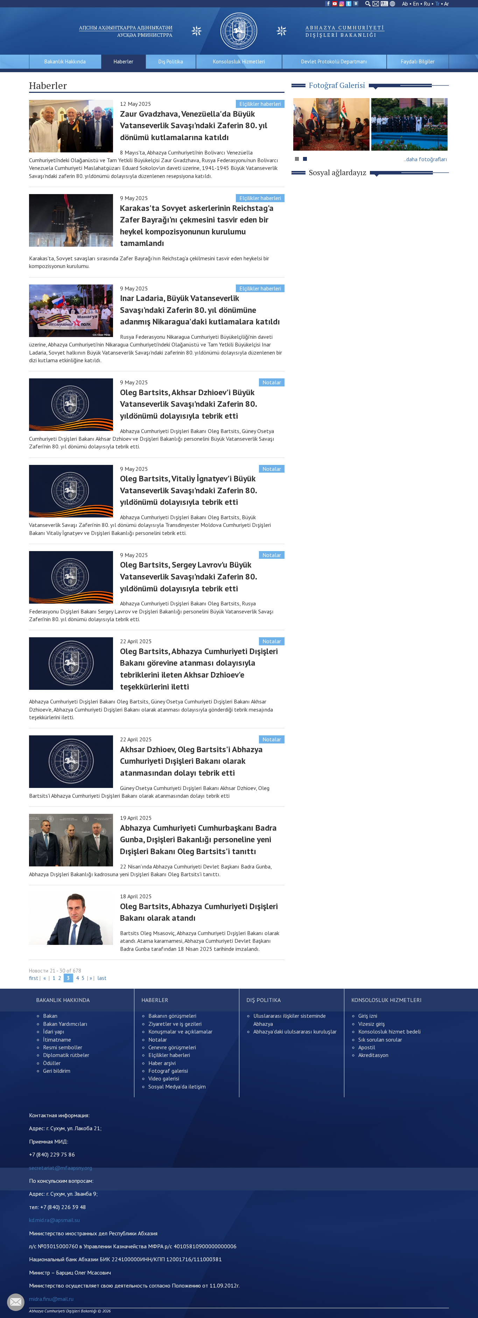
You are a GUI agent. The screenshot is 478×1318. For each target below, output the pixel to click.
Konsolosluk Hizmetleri (239, 61)
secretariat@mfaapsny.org (60, 1167)
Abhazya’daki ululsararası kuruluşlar (295, 1031)
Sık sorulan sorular (380, 1039)
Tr (437, 3)
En (416, 3)
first (33, 978)
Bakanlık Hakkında (65, 61)
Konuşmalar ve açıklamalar (180, 1031)
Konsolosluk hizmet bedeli (389, 1031)
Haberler (123, 61)
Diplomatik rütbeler (66, 1054)
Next (440, 137)
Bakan (50, 1015)
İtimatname (57, 1039)
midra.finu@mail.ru (51, 1298)
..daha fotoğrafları (425, 159)
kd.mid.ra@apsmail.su (54, 1219)
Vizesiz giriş (371, 1023)
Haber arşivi (162, 1062)
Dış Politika (171, 61)
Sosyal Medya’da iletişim (177, 1086)
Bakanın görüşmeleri (172, 1015)
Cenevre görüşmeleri (172, 1047)
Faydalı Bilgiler (418, 61)
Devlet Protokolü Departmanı (334, 61)
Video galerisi (163, 1078)
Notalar (271, 382)
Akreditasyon (373, 1054)
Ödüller (52, 1062)
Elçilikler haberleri (260, 103)
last (101, 978)
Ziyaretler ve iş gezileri (175, 1023)
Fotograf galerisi (168, 1070)
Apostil (366, 1047)
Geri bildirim (56, 1070)
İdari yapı (53, 1031)
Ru (427, 3)
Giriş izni (367, 1015)
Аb (405, 3)
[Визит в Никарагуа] (409, 124)
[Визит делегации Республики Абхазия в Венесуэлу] (331, 124)
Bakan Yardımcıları (65, 1023)
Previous (302, 137)
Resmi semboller (62, 1047)
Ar (446, 3)
